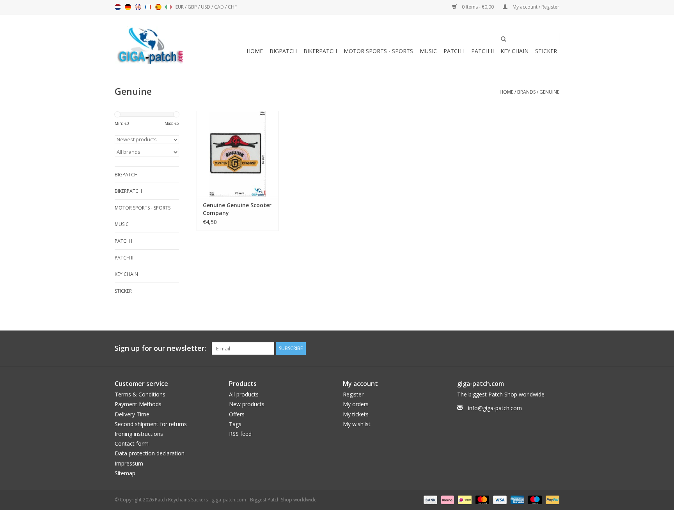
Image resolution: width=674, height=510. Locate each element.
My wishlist (357, 424)
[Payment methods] (429, 499)
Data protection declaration (149, 453)
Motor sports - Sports (378, 51)
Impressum (129, 463)
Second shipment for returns (151, 424)
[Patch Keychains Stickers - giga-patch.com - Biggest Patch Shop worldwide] (150, 45)
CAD (219, 7)
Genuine (549, 92)
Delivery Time (132, 414)
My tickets (356, 414)
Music (428, 51)
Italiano (168, 7)
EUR (180, 7)
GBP (193, 7)
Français (148, 7)
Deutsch (128, 7)
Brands (526, 92)
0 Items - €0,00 (478, 7)
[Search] (501, 39)
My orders (356, 404)
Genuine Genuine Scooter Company (237, 209)
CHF (232, 7)
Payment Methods (138, 404)
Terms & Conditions (140, 394)
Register (353, 394)
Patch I (454, 51)
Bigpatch (283, 51)
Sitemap (125, 473)
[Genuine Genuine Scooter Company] (237, 154)
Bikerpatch (320, 51)
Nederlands (118, 7)
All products (244, 394)
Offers (237, 414)
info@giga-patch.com (495, 408)
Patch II (482, 51)
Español (158, 7)
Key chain (514, 51)
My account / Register (535, 7)
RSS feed (240, 433)
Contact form (132, 443)
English (138, 7)
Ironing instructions (139, 433)
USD (206, 7)
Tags (235, 424)
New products (246, 404)
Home (255, 51)
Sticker (546, 51)
